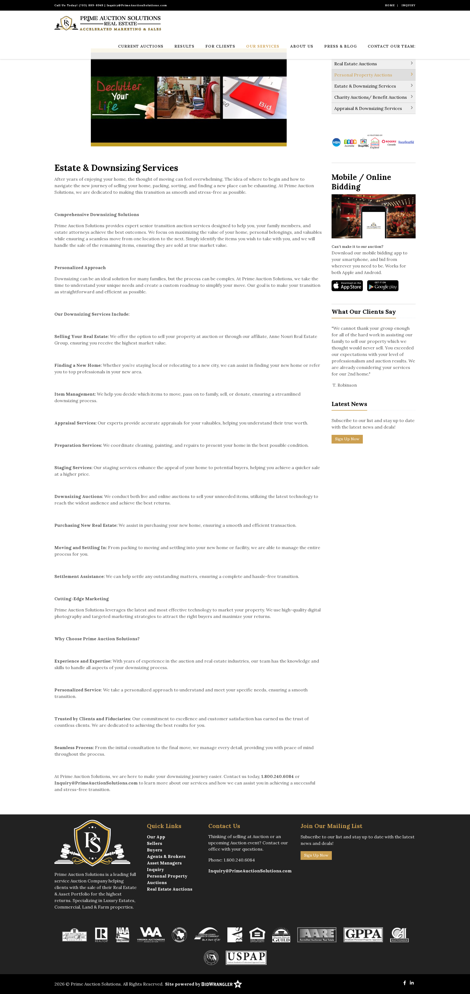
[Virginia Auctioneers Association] (151, 934)
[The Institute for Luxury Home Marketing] (74, 934)
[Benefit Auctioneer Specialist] (234, 934)
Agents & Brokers (166, 856)
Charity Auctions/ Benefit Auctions (370, 97)
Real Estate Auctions (355, 63)
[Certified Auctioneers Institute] (399, 934)
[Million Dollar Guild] (281, 934)
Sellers (154, 843)
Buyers (154, 850)
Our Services (262, 46)
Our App (156, 836)
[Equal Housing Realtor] (257, 934)
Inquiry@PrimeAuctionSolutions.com (137, 5)
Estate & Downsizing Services (365, 86)
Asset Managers (164, 863)
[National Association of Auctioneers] (122, 934)
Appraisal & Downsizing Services (368, 108)
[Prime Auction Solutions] (107, 23)
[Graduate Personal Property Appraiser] (363, 934)
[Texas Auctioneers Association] (179, 934)
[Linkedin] (412, 983)
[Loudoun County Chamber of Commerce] (207, 934)
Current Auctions (140, 46)
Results (184, 46)
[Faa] (211, 957)
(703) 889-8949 (91, 5)
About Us (301, 46)
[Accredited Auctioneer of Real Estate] (317, 934)
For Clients (220, 46)
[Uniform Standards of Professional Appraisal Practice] (246, 957)
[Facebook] (404, 983)
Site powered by (183, 984)
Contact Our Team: (392, 46)
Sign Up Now (347, 438)
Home (390, 5)
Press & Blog (340, 46)
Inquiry (408, 5)
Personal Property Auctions (363, 75)
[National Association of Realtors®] (101, 934)
